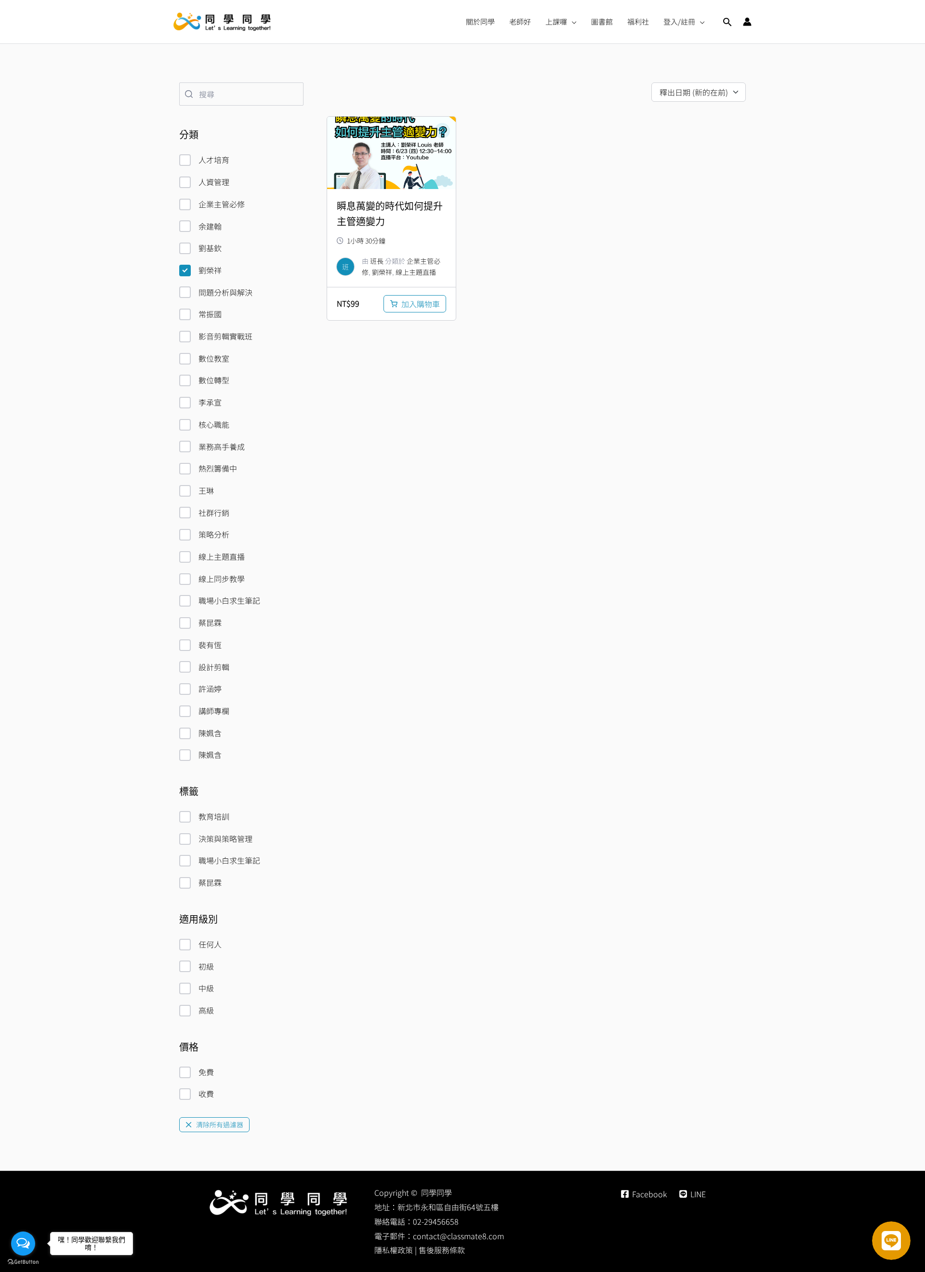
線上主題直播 (221, 556)
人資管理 (213, 182)
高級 (206, 1010)
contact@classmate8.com (458, 1236)
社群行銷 (213, 512)
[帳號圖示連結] (747, 21)
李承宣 (210, 402)
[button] (572, 22)
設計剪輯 (213, 667)
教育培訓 (213, 816)
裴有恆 (210, 644)
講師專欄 (213, 711)
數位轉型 (213, 380)
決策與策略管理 (225, 838)
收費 (206, 1093)
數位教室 (213, 358)
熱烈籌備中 (217, 468)
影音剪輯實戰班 (225, 336)
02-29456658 (436, 1221)
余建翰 (210, 226)
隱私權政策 (393, 1250)
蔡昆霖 (210, 622)
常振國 (210, 314)
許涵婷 (210, 688)
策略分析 (213, 534)
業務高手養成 (221, 446)
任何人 (210, 944)
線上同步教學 (221, 578)
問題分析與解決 (225, 292)
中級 (206, 988)
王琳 (206, 490)
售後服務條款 (442, 1250)
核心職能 (213, 424)
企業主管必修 (221, 204)
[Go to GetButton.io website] (23, 1262)
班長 (376, 261)
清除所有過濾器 (219, 1124)
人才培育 (213, 159)
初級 (206, 966)
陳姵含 (210, 733)
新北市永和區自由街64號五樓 (448, 1207)
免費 (206, 1072)
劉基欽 (210, 248)
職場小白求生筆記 (229, 600)
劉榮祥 (210, 270)
